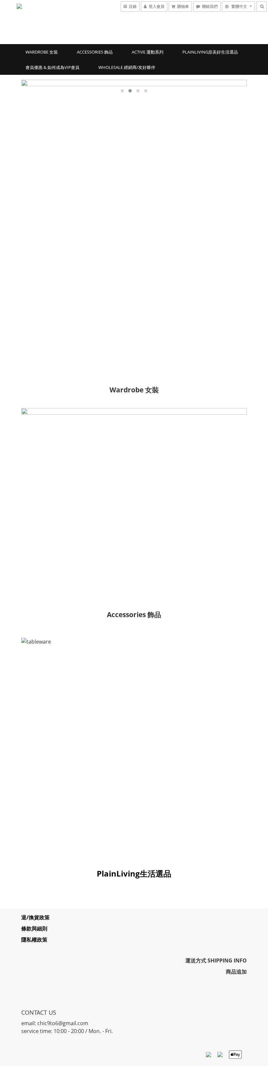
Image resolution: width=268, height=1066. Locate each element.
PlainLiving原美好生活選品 (210, 52)
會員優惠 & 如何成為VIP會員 (52, 67)
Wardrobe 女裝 (41, 52)
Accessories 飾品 (95, 52)
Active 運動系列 (147, 52)
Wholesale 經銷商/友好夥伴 (126, 67)
